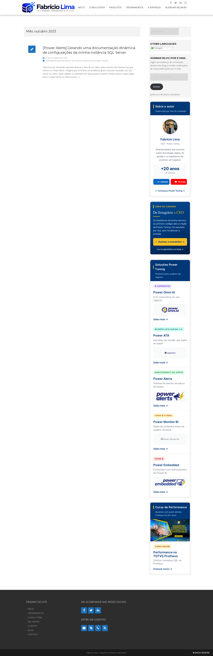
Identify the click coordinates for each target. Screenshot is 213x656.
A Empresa (154, 7)
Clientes (32, 625)
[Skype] (91, 628)
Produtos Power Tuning (95, 61)
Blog (30, 630)
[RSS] (105, 628)
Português (158, 48)
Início (81, 7)
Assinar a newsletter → (171, 241)
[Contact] (84, 628)
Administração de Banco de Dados (64, 61)
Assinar (156, 86)
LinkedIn (164, 182)
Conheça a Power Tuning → (171, 190)
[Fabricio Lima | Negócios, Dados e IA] (48, 7)
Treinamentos (134, 7)
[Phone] (98, 628)
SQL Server (33, 621)
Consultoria (97, 7)
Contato (33, 634)
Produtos (115, 7)
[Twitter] (176, 3)
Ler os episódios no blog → (170, 249)
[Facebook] (171, 3)
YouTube (182, 182)
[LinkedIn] (180, 3)
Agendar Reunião (176, 7)
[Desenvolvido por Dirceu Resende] (201, 653)
